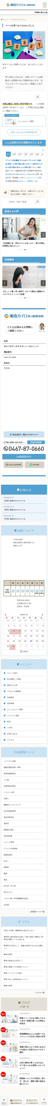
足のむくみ (24, 174)
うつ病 (32, 163)
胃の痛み (18, 163)
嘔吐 (16, 181)
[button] (19, 249)
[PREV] (6, 614)
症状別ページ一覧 (38, 911)
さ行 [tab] (20, 154)
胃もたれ (25, 163)
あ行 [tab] (8, 154)
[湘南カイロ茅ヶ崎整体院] (21, 5)
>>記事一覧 (24, 1006)
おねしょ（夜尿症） (26, 181)
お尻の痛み (12, 167)
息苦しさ (11, 163)
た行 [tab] (25, 154)
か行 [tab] (14, 154)
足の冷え (32, 174)
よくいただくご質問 (26, 121)
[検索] (37, 96)
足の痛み (16, 174)
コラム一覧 (40, 992)
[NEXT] (42, 614)
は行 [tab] (37, 154)
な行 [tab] (31, 154)
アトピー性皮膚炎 (12, 160)
